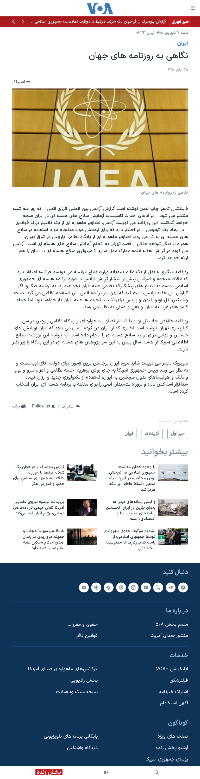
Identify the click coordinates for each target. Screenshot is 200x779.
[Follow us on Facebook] (183, 587)
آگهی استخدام (174, 703)
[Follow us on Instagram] (133, 587)
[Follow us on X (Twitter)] (158, 587)
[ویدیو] (106, 772)
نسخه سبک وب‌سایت (77, 691)
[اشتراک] (84, 587)
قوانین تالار (87, 635)
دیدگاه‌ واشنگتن (82, 747)
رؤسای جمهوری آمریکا (167, 759)
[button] (23, 22)
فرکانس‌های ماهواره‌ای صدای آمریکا (63, 669)
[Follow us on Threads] (121, 587)
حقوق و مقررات (82, 624)
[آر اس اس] (109, 587)
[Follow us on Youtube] (146, 587)
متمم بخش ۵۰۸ (171, 624)
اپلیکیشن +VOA (172, 669)
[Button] (21, 81)
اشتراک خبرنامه (173, 691)
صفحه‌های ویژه (173, 736)
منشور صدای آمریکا (169, 635)
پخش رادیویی (84, 680)
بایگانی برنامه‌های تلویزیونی (71, 736)
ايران (182, 43)
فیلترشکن (179, 680)
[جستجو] (157, 772)
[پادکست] (96, 587)
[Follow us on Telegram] (171, 587)
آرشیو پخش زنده (171, 747)
